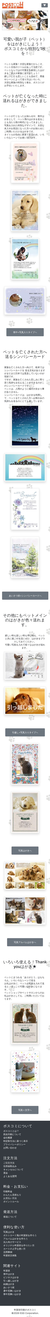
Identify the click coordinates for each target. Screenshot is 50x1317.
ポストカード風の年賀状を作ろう (20, 1235)
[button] (25, 332)
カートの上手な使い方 (14, 1248)
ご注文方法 (8, 1162)
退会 (5, 1172)
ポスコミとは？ (11, 1131)
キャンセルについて (13, 1169)
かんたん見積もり (12, 1194)
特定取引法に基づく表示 (15, 1141)
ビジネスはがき (11, 1277)
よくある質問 (10, 1176)
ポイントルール (11, 1201)
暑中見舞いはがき (12, 1290)
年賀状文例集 (10, 1255)
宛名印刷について (12, 1134)
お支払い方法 (10, 1198)
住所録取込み (10, 1166)
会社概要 (7, 1137)
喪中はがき (8, 1274)
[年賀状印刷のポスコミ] (16, 5)
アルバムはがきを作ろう (15, 1238)
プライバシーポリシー (14, 1144)
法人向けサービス (12, 1242)
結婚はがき (8, 1284)
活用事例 (7, 1252)
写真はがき (8, 1232)
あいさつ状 (8, 1287)
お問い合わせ (10, 1147)
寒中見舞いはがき (12, 1294)
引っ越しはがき (11, 1280)
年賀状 (6, 1270)
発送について (10, 1216)
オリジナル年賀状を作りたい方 (18, 1245)
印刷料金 (7, 1191)
